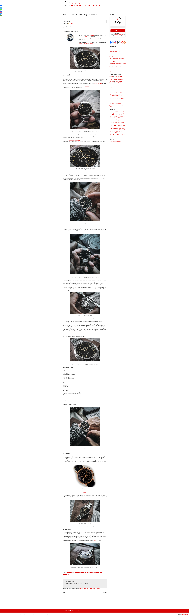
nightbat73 (112, 91)
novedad (119, 124)
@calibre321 (92, 35)
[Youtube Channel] (122, 42)
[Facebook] (1, 6)
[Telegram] (1, 14)
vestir (111, 135)
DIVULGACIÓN (85, 16)
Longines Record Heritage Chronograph (94, 572)
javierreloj (111, 101)
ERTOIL (111, 79)
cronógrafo (73, 572)
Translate (71, 23)
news (119, 122)
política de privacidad (119, 34)
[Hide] (0, 18)
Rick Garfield (112, 89)
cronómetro (79, 572)
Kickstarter (120, 119)
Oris (112, 125)
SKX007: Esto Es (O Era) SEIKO (115, 49)
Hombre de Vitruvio (98, 83)
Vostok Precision (113, 56)
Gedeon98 (111, 76)
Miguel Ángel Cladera (113, 94)
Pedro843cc (112, 81)
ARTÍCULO (75, 16)
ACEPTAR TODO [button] (185, 614)
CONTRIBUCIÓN (80, 16)
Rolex (111, 134)
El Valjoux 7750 (112, 61)
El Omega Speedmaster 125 (119, 79)
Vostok (120, 135)
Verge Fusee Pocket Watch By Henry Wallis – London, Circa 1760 (117, 95)
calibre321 (71, 16)
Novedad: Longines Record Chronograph (86, 43)
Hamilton (112, 119)
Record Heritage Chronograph (74, 140)
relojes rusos (114, 131)
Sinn (119, 134)
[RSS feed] (124, 42)
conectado (75, 583)
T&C (69, 9)
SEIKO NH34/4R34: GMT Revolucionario (117, 54)
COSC (68, 572)
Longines (87, 86)
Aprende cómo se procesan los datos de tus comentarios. (89, 588)
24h (110, 111)
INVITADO (90, 16)
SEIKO (115, 134)
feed (117, 116)
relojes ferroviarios (118, 128)
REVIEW (97, 16)
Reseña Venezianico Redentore (115, 48)
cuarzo (122, 113)
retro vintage (66, 574)
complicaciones (121, 111)
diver (113, 114)
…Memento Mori (118, 89)
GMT (120, 117)
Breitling (113, 111)
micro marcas (115, 121)
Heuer (115, 119)
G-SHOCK (115, 117)
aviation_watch (112, 98)
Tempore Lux (123, 134)
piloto (116, 125)
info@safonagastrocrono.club (115, 141)
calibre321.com (85, 36)
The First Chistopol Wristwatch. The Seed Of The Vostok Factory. (116, 83)
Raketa (120, 125)
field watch (122, 116)
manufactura (114, 120)
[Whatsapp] (1, 10)
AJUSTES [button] (179, 614)
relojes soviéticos (116, 132)
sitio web (94, 540)
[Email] (1, 16)
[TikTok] (118, 42)
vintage (115, 135)
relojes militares (120, 130)
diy (118, 114)
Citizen (116, 111)
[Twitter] (1, 8)
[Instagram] (1, 12)
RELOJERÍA (94, 16)
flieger (111, 117)
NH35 (122, 122)
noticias (113, 124)
